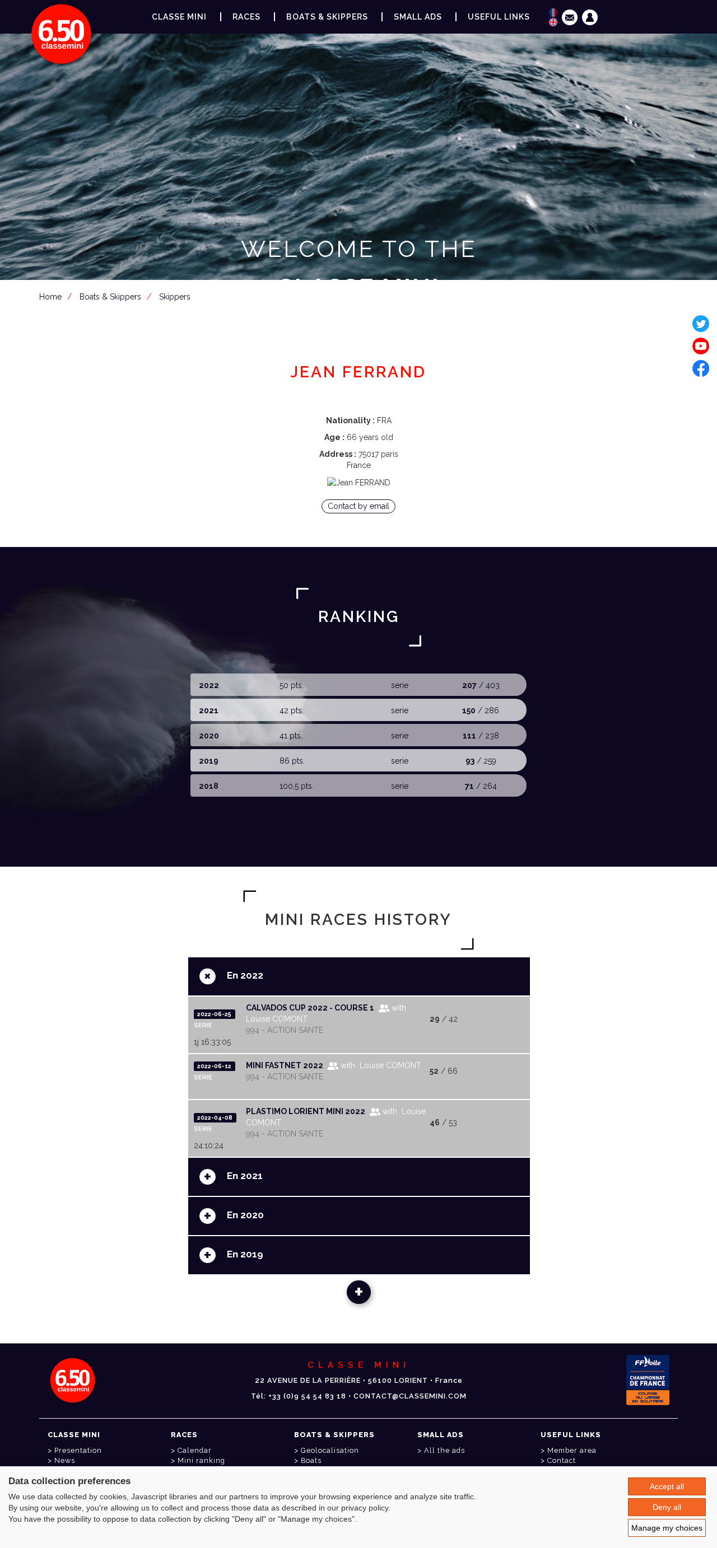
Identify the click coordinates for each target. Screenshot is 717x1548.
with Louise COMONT (379, 1065)
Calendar (195, 1450)
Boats (311, 1460)
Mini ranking (201, 1460)
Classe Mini (179, 16)
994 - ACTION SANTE (284, 1030)
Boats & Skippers (327, 16)
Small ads (418, 16)
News (64, 1460)
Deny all (667, 1507)
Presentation (78, 1450)
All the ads (444, 1450)
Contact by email (358, 506)
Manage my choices (666, 1527)
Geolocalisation (330, 1450)
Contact (561, 1460)
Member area (361, 342)
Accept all (667, 1486)
